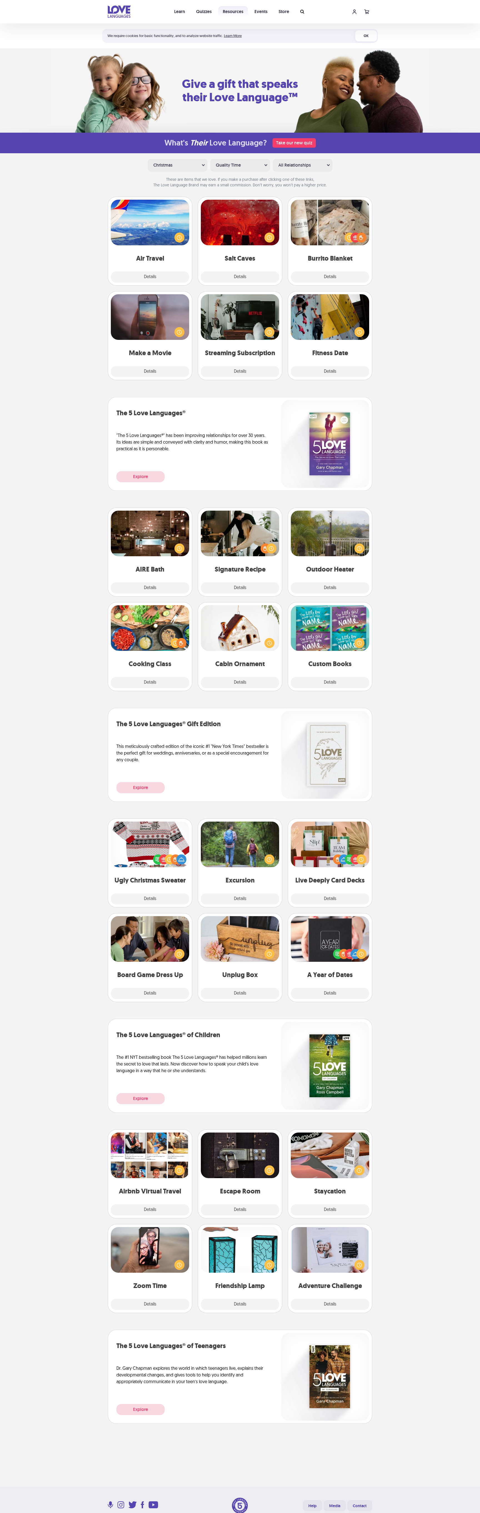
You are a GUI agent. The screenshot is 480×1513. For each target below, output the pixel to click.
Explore (140, 476)
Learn (179, 11)
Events (261, 11)
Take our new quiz (294, 143)
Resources (233, 11)
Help (312, 1505)
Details (150, 277)
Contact (360, 1505)
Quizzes (204, 11)
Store (284, 11)
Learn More (233, 35)
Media (334, 1505)
